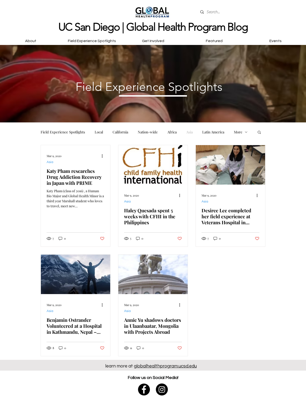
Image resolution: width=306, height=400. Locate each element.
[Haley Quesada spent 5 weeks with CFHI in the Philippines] (153, 165)
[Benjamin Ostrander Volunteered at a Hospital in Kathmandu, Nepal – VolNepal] (75, 274)
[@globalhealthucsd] (162, 389)
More (238, 132)
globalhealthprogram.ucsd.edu (165, 366)
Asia (189, 132)
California (120, 132)
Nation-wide (148, 132)
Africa (172, 132)
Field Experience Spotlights (63, 132)
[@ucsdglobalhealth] (144, 389)
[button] (153, 38)
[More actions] (104, 156)
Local (99, 132)
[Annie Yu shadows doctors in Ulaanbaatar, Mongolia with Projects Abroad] (153, 274)
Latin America (213, 132)
